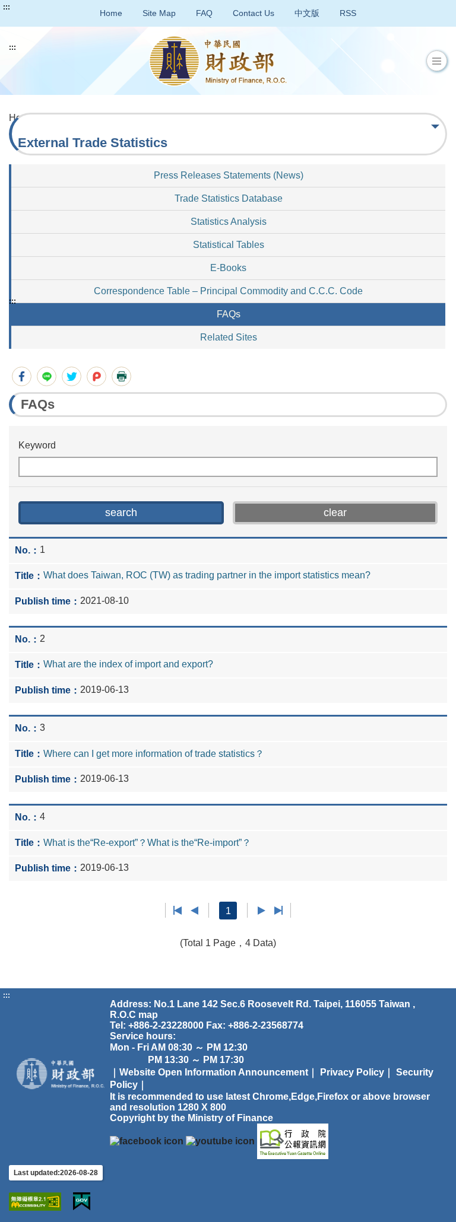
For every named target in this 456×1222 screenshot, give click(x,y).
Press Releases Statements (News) (228, 175)
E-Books (228, 268)
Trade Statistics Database (229, 198)
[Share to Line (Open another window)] (46, 376)
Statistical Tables (228, 245)
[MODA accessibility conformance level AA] (35, 1201)
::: (6, 7)
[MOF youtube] (220, 1140)
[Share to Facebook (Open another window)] (21, 376)
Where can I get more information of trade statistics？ (153, 754)
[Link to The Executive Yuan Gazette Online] (292, 1140)
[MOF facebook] (146, 1140)
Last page (278, 910)
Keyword (37, 445)
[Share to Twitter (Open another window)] (71, 376)
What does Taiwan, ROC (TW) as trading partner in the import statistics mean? (206, 575)
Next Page (261, 910)
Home (111, 13)
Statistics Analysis (229, 222)
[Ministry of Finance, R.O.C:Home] (218, 61)
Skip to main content (44, 7)
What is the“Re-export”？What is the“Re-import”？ (147, 843)
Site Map (159, 13)
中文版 (306, 13)
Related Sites (228, 337)
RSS (348, 13)
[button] (436, 61)
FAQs (228, 314)
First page (178, 910)
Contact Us (253, 13)
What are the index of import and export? (128, 664)
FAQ (204, 13)
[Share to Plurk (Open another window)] (96, 376)
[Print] (121, 376)
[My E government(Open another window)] (81, 1201)
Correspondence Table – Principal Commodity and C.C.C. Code (228, 291)
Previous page (194, 910)
